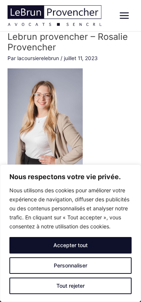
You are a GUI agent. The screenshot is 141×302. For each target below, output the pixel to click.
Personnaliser (70, 265)
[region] (70, 233)
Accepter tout (70, 245)
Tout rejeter (70, 285)
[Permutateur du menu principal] (124, 15)
